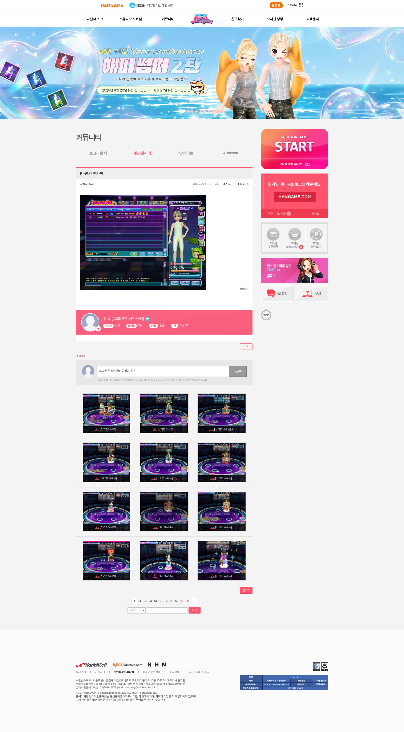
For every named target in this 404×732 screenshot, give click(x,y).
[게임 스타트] (294, 144)
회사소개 (81, 671)
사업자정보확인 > (176, 683)
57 (171, 601)
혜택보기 (316, 213)
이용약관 (100, 671)
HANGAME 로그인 (295, 197)
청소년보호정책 (151, 671)
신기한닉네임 (166, 527)
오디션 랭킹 (275, 19)
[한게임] (112, 5)
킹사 (91, 184)
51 (139, 601)
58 (176, 601)
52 (145, 601)
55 (160, 601)
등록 (238, 371)
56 (166, 601)
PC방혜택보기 (316, 245)
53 (150, 601)
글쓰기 (246, 590)
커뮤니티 (168, 19)
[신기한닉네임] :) (223, 429)
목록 (246, 346)
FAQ (312, 293)
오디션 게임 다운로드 (294, 164)
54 (155, 601)
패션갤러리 (142, 153)
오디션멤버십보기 (292, 245)
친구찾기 (237, 19)
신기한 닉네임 (166, 429)
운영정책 (174, 671)
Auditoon (230, 153)
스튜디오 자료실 (130, 19)
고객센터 (312, 19)
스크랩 (244, 288)
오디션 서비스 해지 (199, 671)
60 (187, 601)
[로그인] (276, 5)
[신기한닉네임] (108, 429)
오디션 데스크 (93, 19)
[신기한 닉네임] (108, 478)
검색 (194, 610)
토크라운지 (98, 153)
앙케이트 (186, 153)
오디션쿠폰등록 (273, 245)
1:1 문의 (277, 293)
